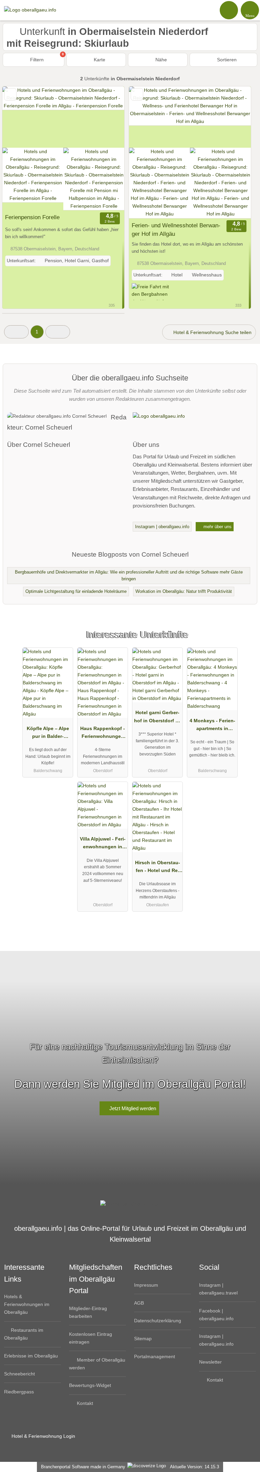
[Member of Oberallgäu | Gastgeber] (246, 640)
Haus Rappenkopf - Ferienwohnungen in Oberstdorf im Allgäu (102, 734)
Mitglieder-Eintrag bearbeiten (88, 1312)
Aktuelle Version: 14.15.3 (194, 1466)
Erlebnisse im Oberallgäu (31, 1356)
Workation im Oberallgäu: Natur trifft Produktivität (183, 591)
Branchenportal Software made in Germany (82, 1466)
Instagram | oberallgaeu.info (162, 526)
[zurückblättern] (19, 117)
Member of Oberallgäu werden (97, 1363)
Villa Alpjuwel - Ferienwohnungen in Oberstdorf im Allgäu (103, 844)
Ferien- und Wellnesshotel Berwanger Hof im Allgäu (176, 229)
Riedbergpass (19, 1391)
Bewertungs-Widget (90, 1385)
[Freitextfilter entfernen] (229, 10)
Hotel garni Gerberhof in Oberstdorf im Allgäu (157, 718)
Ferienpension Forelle (32, 217)
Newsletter (210, 1362)
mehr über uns (217, 526)
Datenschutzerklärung (157, 1320)
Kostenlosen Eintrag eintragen (90, 1338)
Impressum (146, 1285)
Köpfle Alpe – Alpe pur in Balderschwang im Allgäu (48, 734)
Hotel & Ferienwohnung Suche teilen (212, 332)
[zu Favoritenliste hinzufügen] (10, 94)
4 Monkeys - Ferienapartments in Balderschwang (212, 726)
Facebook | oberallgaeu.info (216, 1314)
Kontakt (84, 1403)
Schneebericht (19, 1373)
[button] (16, 331)
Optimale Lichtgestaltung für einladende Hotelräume (76, 591)
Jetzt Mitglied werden (132, 1108)
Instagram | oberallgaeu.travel (218, 1288)
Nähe (160, 59)
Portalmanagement (154, 1356)
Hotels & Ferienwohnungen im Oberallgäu (26, 1304)
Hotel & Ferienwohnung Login (42, 1436)
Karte (98, 59)
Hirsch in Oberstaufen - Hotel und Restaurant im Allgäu (157, 868)
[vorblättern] (107, 117)
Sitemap (143, 1338)
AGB (139, 1303)
